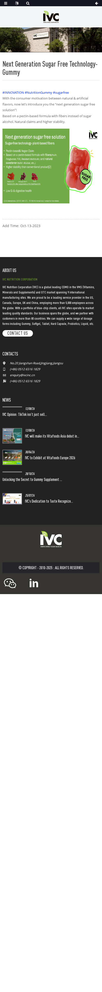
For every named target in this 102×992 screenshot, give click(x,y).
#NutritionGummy (38, 92)
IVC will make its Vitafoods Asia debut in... (52, 436)
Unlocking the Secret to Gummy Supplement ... (32, 479)
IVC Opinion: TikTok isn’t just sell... (24, 414)
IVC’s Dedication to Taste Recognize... (49, 501)
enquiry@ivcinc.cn (22, 375)
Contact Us (17, 333)
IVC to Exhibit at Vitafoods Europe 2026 (50, 457)
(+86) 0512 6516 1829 (25, 369)
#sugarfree (61, 92)
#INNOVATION (13, 92)
